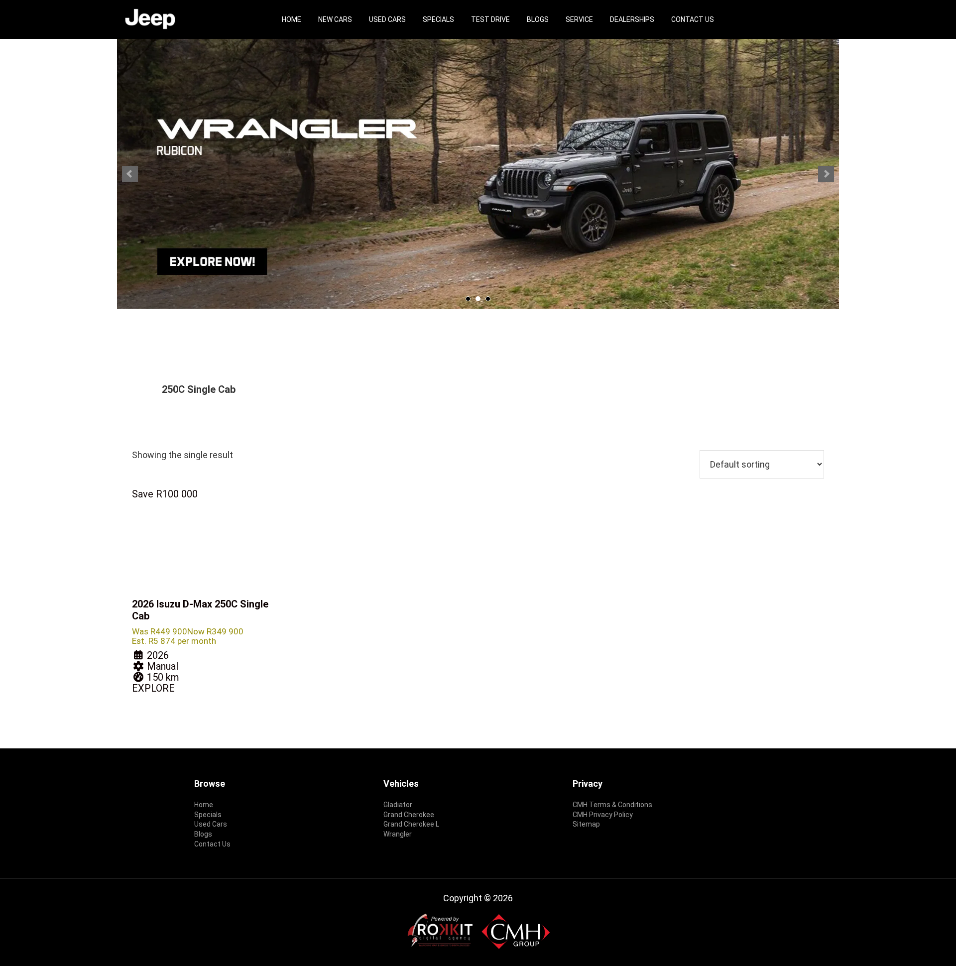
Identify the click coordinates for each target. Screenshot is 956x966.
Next (826, 174)
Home (291, 19)
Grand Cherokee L (411, 824)
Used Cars (387, 19)
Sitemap (586, 824)
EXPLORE (153, 688)
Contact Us (692, 19)
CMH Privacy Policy (603, 815)
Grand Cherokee (408, 815)
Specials (438, 19)
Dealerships (632, 19)
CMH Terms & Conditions (612, 805)
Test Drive (490, 19)
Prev (130, 174)
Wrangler (397, 834)
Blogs (538, 19)
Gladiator (397, 805)
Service (579, 19)
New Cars (335, 19)
